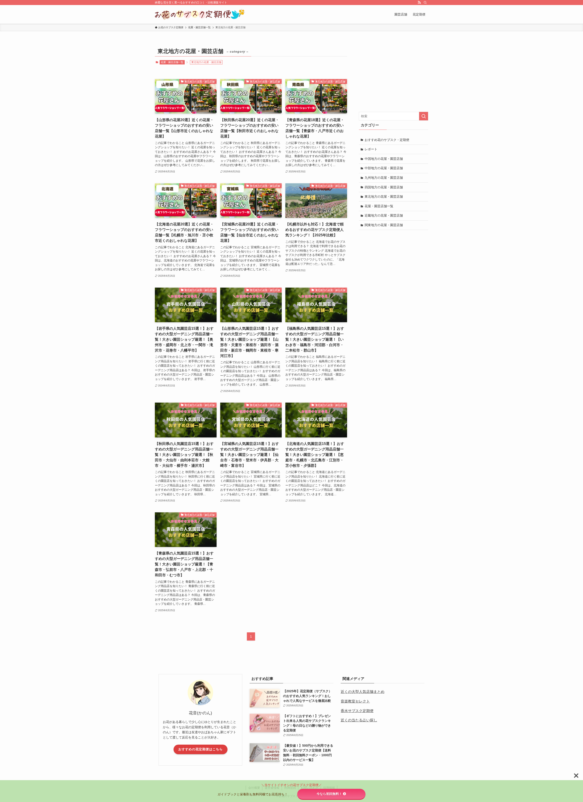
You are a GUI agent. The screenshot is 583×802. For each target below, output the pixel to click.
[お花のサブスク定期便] (200, 14)
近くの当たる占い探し (359, 720)
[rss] (419, 2)
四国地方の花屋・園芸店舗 (384, 187)
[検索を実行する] (423, 116)
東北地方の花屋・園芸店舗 (384, 196)
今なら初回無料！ (329, 794)
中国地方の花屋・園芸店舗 (384, 159)
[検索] (425, 2)
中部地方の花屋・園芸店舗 (384, 168)
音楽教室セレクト (355, 701)
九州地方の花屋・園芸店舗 (384, 177)
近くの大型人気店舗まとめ (362, 692)
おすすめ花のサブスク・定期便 (387, 140)
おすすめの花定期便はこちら (200, 749)
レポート (371, 149)
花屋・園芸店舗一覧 (172, 62)
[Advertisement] (393, 75)
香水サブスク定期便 (357, 711)
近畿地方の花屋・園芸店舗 (384, 215)
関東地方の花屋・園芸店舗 (384, 225)
